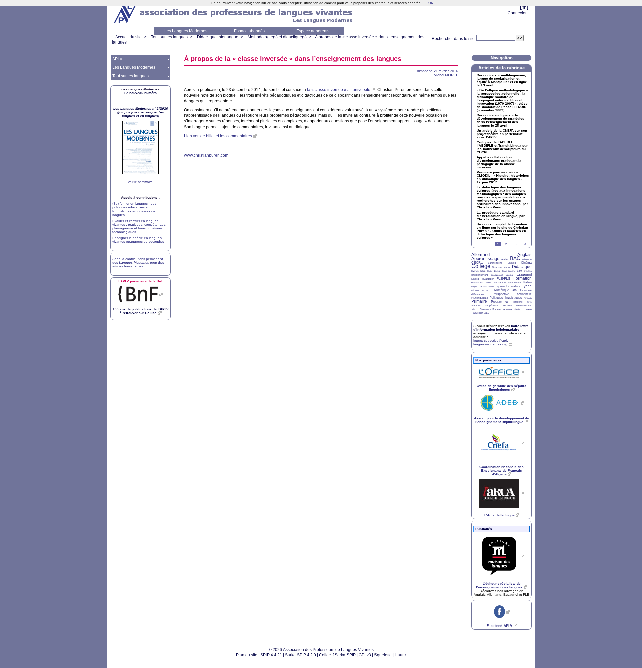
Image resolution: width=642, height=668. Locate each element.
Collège (480, 266)
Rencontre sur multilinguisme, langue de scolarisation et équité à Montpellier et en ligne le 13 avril (502, 80)
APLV (117, 59)
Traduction (477, 313)
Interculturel (514, 282)
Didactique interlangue (217, 37)
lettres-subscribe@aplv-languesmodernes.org (491, 342)
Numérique (501, 290)
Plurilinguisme (479, 297)
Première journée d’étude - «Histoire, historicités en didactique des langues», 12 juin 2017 (503, 177)
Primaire (479, 301)
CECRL (477, 262)
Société (496, 309)
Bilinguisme (527, 259)
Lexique (491, 287)
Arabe (504, 259)
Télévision (518, 309)
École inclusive (508, 271)
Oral (514, 290)
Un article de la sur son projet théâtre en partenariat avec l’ (502, 134)
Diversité (475, 271)
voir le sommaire (140, 182)
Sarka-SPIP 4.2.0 (300, 655)
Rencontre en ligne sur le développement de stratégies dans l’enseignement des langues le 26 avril (500, 120)
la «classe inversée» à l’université (338, 89)
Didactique (522, 266)
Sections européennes (485, 305)
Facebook (499, 626)
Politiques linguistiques (506, 297)
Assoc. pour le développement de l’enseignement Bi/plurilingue (501, 420)
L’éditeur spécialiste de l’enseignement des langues (499, 585)
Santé (529, 302)
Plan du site (246, 655)
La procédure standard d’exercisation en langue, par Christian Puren (501, 216)
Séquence (485, 309)
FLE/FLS (503, 278)
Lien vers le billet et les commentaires (218, 136)
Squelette (383, 655)
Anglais (524, 254)
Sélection (475, 309)
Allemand (480, 254)
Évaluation (488, 278)
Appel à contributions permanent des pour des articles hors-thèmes (138, 262)
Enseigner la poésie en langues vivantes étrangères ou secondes (138, 239)
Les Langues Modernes (185, 31)
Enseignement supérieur (502, 275)
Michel (446, 75)
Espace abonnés (249, 31)
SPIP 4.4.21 (271, 655)
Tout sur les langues (169, 37)
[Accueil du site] (125, 13)
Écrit (519, 271)
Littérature (513, 286)
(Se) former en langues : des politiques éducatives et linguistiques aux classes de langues (134, 209)
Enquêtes (528, 271)
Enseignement (479, 274)
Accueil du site (128, 37)
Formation (522, 278)
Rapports (518, 302)
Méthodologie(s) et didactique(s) (277, 37)
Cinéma (526, 262)
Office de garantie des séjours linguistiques (501, 387)
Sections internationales (517, 305)
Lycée (527, 286)
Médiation (475, 290)
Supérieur (507, 309)
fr (524, 7)
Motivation (486, 290)
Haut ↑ (400, 655)
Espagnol (524, 274)
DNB (483, 271)
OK (430, 3)
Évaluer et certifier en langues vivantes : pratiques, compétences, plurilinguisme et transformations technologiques (139, 226)
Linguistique (500, 287)
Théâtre (527, 309)
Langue (474, 287)
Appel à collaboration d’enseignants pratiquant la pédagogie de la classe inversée (499, 162)
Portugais (528, 298)
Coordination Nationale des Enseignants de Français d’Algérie (501, 470)
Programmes (500, 301)
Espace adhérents (312, 31)
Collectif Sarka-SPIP (337, 655)
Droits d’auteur (493, 271)
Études (475, 279)
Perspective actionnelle (512, 294)
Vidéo (486, 313)
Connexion (518, 13)
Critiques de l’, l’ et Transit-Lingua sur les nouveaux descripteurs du (502, 147)
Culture (507, 267)
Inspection (500, 282)
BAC (515, 258)
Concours (497, 267)
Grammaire (477, 282)
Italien (527, 282)
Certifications (495, 263)
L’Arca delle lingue (499, 515)
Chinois (512, 263)
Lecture (483, 286)
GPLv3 (365, 655)
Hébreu (489, 283)
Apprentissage (485, 258)
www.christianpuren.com (206, 155)
